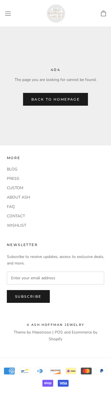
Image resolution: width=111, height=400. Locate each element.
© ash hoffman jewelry (55, 325)
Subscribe (28, 296)
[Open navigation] (8, 13)
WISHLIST (16, 225)
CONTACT (16, 216)
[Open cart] (103, 13)
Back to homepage (55, 99)
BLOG (12, 169)
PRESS (13, 178)
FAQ (11, 206)
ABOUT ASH (18, 197)
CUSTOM (15, 188)
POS (59, 332)
